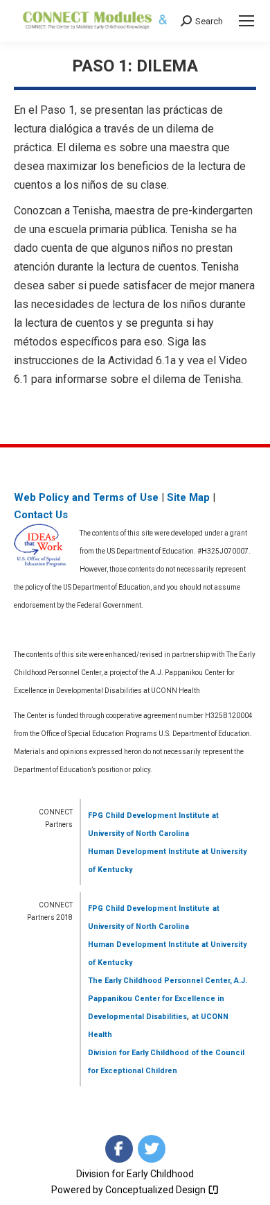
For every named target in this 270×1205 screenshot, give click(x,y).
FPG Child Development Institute (149, 815)
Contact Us (41, 515)
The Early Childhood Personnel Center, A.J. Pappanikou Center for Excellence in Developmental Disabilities (167, 998)
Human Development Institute (143, 851)
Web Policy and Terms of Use (86, 497)
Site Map (188, 497)
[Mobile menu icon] (246, 21)
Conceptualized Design (156, 1189)
